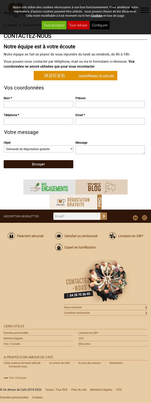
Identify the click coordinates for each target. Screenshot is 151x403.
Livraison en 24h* (130, 236)
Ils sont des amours (89, 363)
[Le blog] (102, 187)
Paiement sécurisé (30, 236)
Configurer (100, 25)
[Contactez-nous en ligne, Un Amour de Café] (105, 281)
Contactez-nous (18, 366)
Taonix (49, 390)
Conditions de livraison (77, 312)
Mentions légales (13, 338)
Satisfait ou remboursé (80, 236)
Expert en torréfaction (80, 247)
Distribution (116, 363)
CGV (81, 338)
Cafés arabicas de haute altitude (22, 363)
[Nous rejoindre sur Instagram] (144, 218)
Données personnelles (16, 332)
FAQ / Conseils (12, 344)
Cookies (96, 15)
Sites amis (84, 344)
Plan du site (79, 390)
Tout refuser (78, 25)
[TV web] (76, 202)
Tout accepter (54, 25)
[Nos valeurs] (49, 187)
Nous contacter (73, 307)
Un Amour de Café (59, 363)
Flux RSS (62, 390)
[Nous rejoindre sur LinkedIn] (135, 218)
